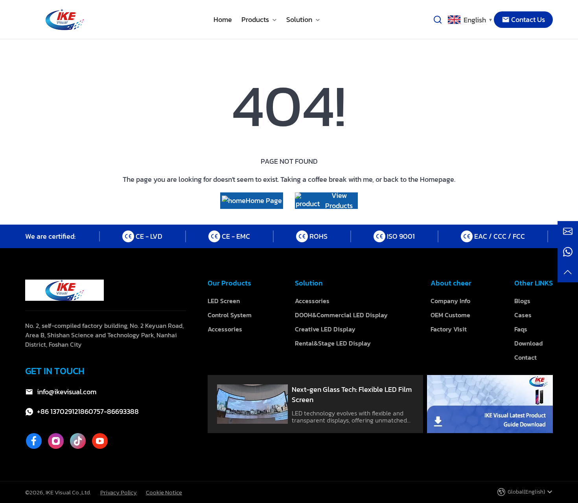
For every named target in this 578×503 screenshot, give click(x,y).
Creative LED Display (325, 329)
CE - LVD (149, 236)
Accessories (225, 329)
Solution (300, 20)
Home (223, 20)
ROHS (318, 236)
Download (528, 343)
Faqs (520, 329)
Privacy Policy (118, 492)
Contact (525, 357)
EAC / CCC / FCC (499, 236)
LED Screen (224, 300)
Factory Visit (449, 329)
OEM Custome (450, 315)
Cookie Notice (164, 492)
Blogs (522, 300)
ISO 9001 (401, 236)
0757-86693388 (113, 411)
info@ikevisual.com (66, 392)
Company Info (450, 300)
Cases (523, 315)
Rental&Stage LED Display (333, 343)
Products (256, 20)
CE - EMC (236, 236)
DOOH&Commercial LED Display (341, 315)
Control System (230, 315)
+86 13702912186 (62, 411)
